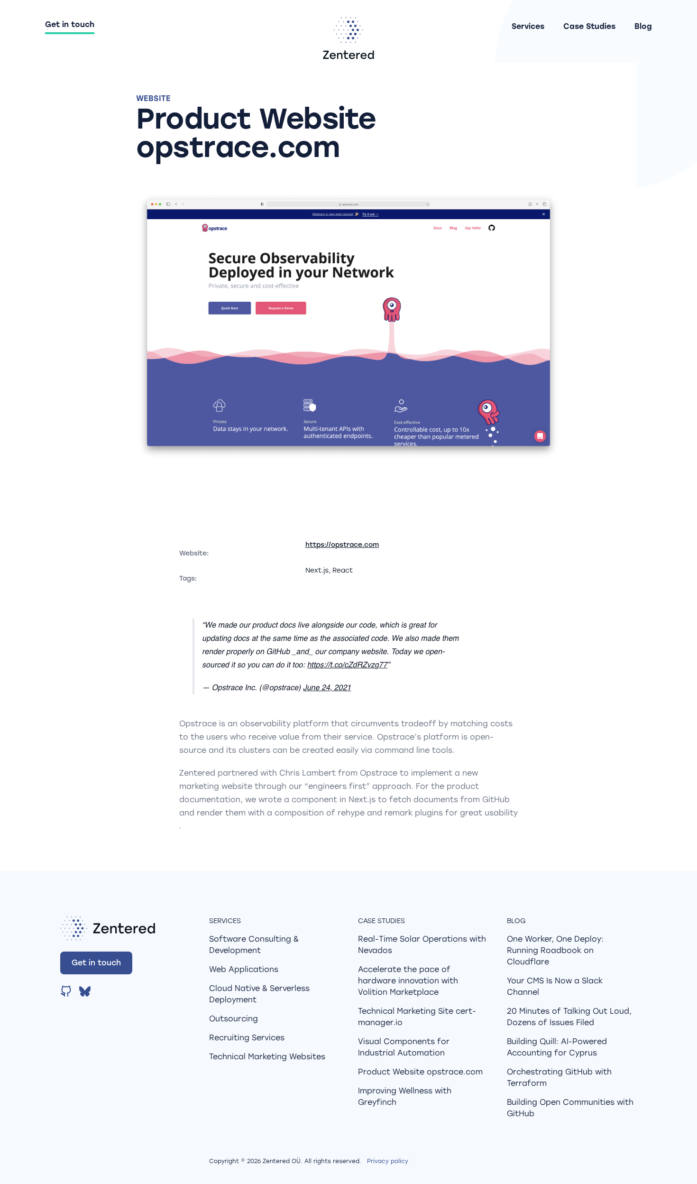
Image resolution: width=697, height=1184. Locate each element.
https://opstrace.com (342, 545)
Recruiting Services (246, 1037)
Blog (643, 26)
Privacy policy (387, 1161)
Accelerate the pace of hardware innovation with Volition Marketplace (408, 981)
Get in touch (69, 24)
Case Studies (589, 26)
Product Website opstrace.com (420, 1071)
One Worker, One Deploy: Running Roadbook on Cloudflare (555, 950)
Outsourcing (233, 1018)
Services (528, 26)
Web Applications (243, 969)
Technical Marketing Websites (267, 1056)
